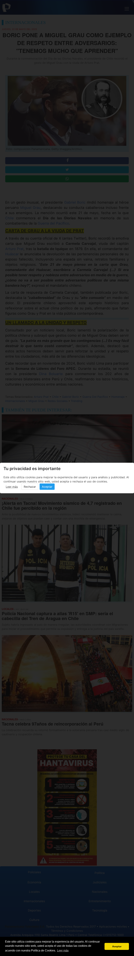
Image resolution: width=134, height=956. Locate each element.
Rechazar (30, 486)
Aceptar (47, 486)
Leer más (12, 486)
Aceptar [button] (116, 946)
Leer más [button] (63, 950)
